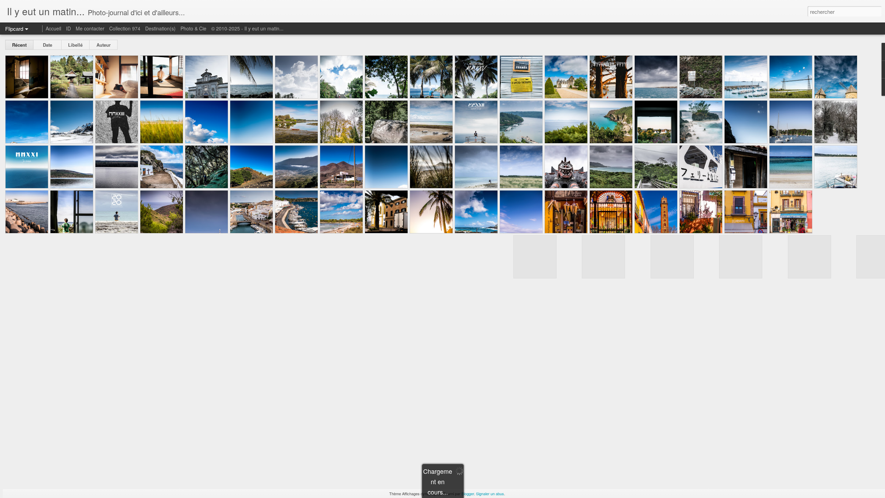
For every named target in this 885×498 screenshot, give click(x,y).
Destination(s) (160, 28)
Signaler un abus (490, 493)
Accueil (53, 28)
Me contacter (90, 28)
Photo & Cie (193, 28)
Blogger (468, 493)
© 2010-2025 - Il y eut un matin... (247, 28)
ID (68, 28)
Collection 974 (124, 28)
